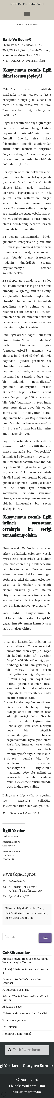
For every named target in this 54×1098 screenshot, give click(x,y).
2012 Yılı (14, 50)
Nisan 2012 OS (11, 60)
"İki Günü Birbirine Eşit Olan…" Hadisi (24, 1013)
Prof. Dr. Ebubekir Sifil (27, 4)
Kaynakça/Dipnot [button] (19, 874)
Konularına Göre (13, 55)
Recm (26, 913)
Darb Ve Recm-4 (10, 836)
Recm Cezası (12, 917)
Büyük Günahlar (26, 908)
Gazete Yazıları (39, 50)
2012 (5, 50)
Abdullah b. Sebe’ (12, 1006)
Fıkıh (24, 50)
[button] (27, 14)
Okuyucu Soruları (33, 60)
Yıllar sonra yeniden (14, 1020)
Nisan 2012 (33, 55)
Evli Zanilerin (13, 913)
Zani (24, 917)
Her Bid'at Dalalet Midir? (16, 1033)
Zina (30, 917)
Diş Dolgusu (9, 1027)
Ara (45, 937)
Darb (40, 908)
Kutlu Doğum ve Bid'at (15, 989)
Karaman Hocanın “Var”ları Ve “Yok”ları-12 (11, 855)
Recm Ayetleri (39, 913)
